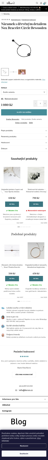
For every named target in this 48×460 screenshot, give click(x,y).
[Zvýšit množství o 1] (45, 103)
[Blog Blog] (24, 423)
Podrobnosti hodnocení (29, 20)
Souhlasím (24, 453)
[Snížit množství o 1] (35, 103)
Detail (12, 204)
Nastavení (24, 446)
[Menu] (3, 3)
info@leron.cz (26, 390)
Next (46, 191)
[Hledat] (37, 3)
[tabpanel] (12, 194)
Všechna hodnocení (24, 374)
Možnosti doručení (11, 99)
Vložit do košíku (24, 112)
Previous (2, 191)
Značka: (12, 119)
